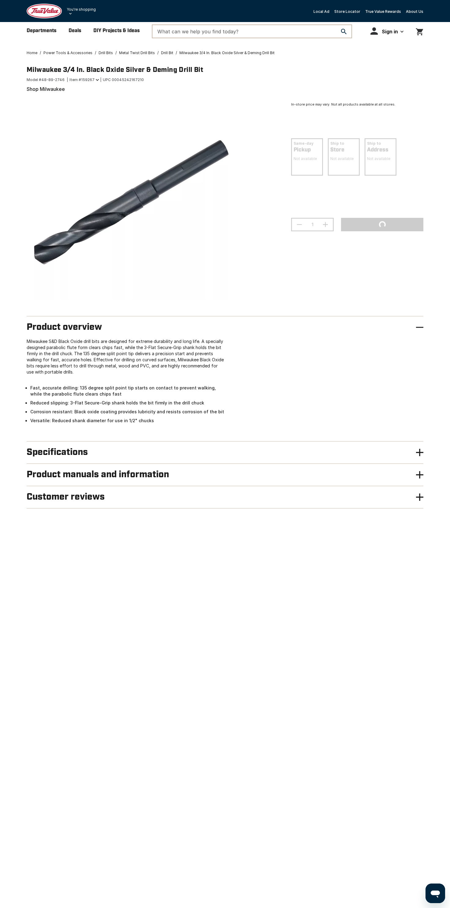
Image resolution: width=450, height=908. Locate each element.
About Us (414, 11)
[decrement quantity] (299, 224)
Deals (75, 30)
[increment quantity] (325, 224)
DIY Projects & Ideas (116, 30)
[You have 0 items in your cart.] (419, 30)
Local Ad (321, 11)
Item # (82, 79)
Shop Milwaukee (46, 89)
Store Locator (347, 11)
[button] (386, 31)
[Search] (344, 31)
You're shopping (81, 9)
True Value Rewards (383, 11)
